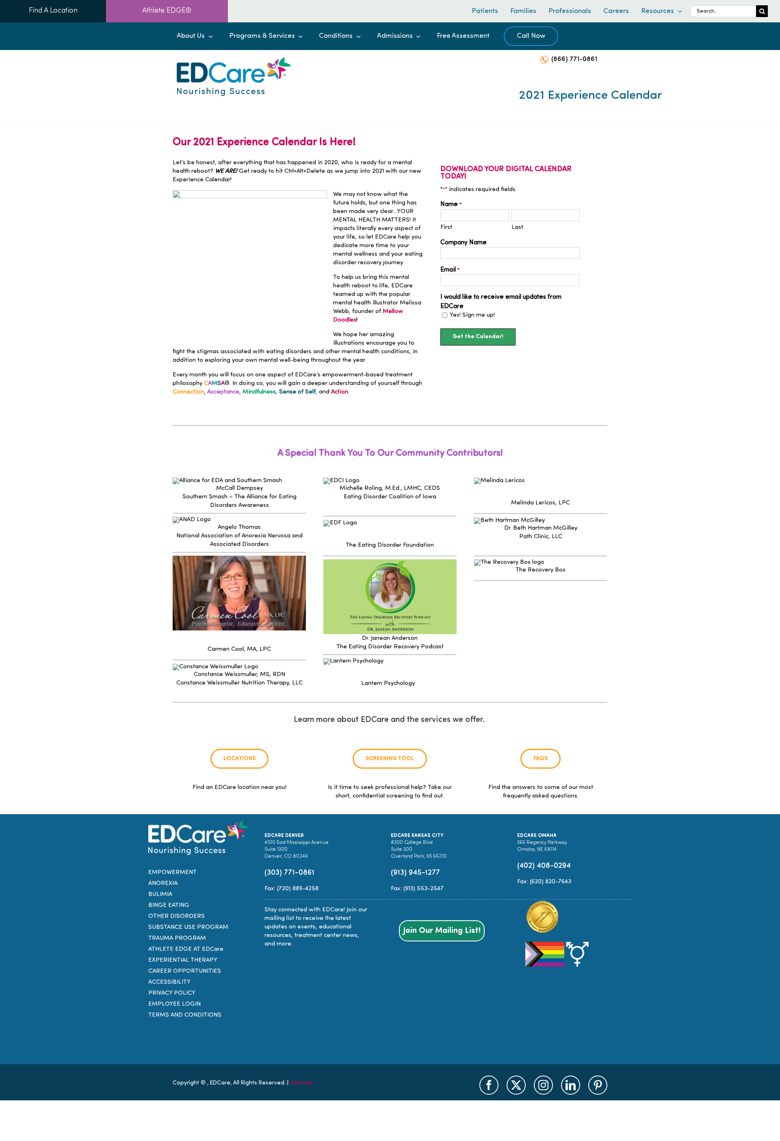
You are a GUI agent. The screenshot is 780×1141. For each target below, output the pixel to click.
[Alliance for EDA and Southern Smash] (227, 481)
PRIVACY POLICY (171, 993)
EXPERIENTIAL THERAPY (182, 960)
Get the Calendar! (478, 337)
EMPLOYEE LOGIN (174, 1004)
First (446, 227)
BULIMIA (160, 894)
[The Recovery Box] (509, 562)
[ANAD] (192, 520)
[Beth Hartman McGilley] (509, 520)
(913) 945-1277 (415, 873)
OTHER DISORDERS (176, 916)
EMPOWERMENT (172, 872)
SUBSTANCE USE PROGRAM (188, 927)
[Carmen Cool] (239, 559)
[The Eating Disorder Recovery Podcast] (390, 562)
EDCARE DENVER (284, 835)
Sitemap (301, 1083)
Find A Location (53, 11)
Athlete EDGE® (166, 11)
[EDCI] (341, 481)
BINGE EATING (168, 905)
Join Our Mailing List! (442, 931)
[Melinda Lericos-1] (499, 481)
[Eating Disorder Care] (234, 60)
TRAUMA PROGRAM (177, 938)
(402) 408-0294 (544, 866)
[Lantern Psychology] (353, 661)
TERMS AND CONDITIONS (184, 1015)
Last (517, 227)
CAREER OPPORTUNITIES (184, 971)
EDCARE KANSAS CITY (417, 835)
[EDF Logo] (340, 523)
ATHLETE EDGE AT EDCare (185, 949)
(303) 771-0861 (289, 873)
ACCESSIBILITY (169, 982)
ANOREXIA (163, 883)
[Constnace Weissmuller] (215, 666)
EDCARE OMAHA (537, 835)
